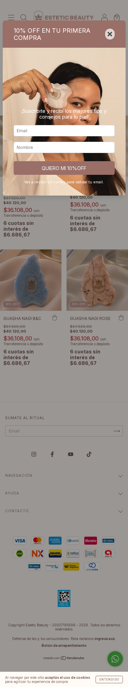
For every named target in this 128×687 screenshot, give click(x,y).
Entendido (109, 679)
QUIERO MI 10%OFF (64, 168)
